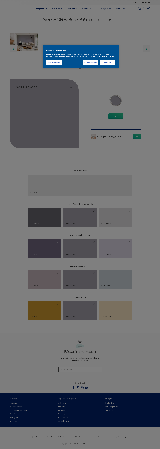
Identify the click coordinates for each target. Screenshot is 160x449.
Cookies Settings (54, 62)
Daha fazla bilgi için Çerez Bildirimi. (101, 56)
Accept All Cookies (90, 62)
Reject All (107, 62)
